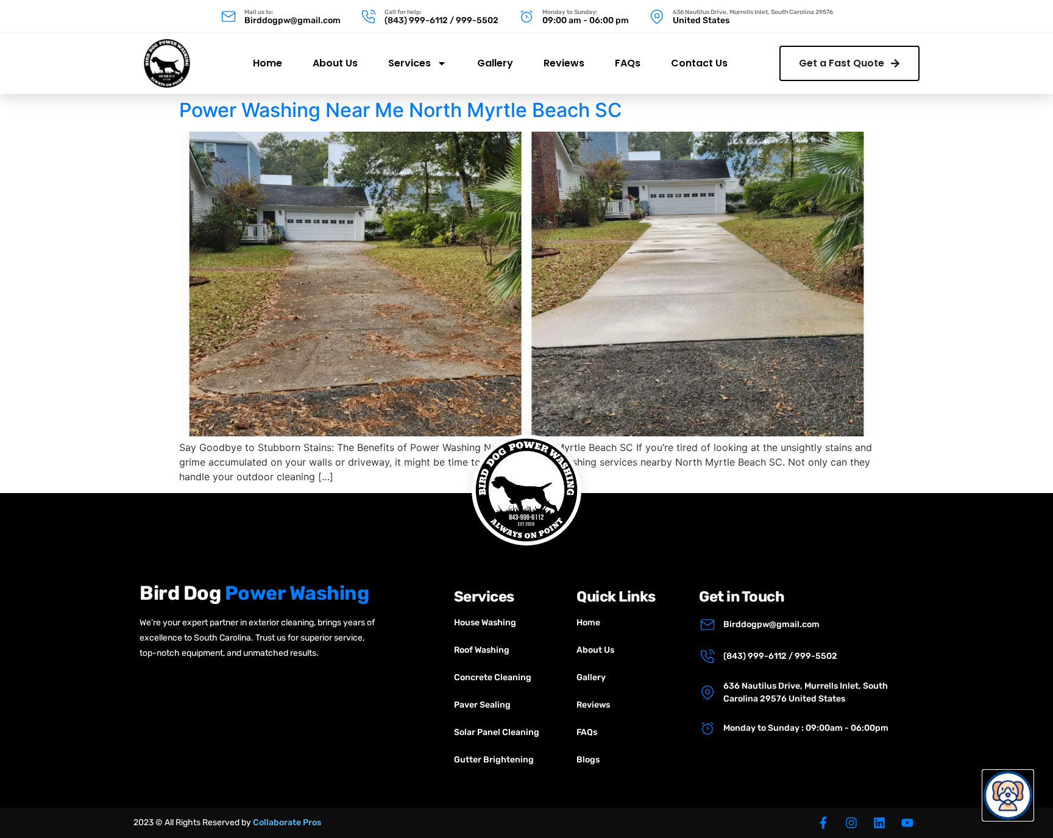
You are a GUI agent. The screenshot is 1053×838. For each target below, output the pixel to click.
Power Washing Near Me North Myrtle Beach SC (400, 110)
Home (267, 63)
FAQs (627, 63)
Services (409, 63)
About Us (335, 63)
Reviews (564, 63)
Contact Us (699, 63)
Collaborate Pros (287, 822)
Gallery (495, 63)
